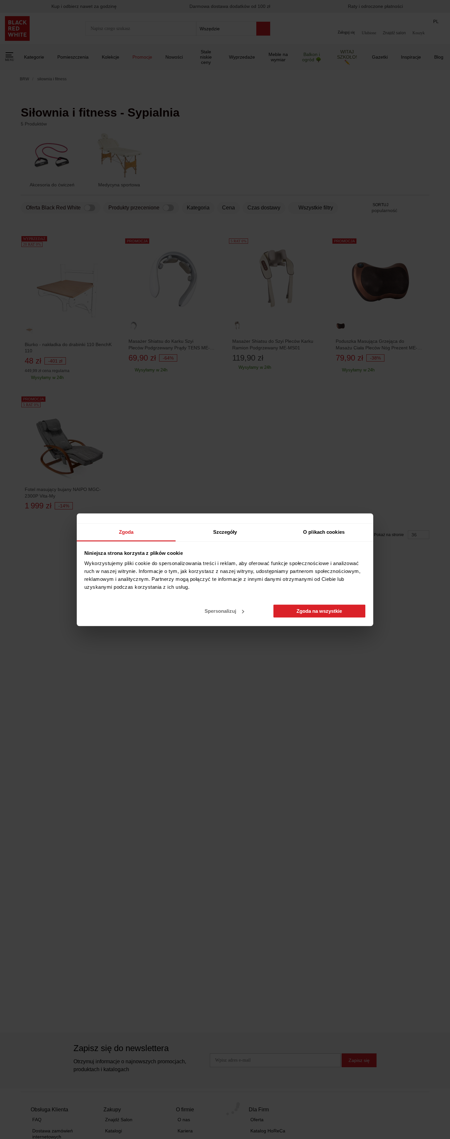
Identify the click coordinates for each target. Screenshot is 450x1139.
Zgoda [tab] (126, 532)
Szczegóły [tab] (225, 532)
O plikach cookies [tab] (324, 532)
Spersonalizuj (220, 611)
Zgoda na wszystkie (319, 611)
